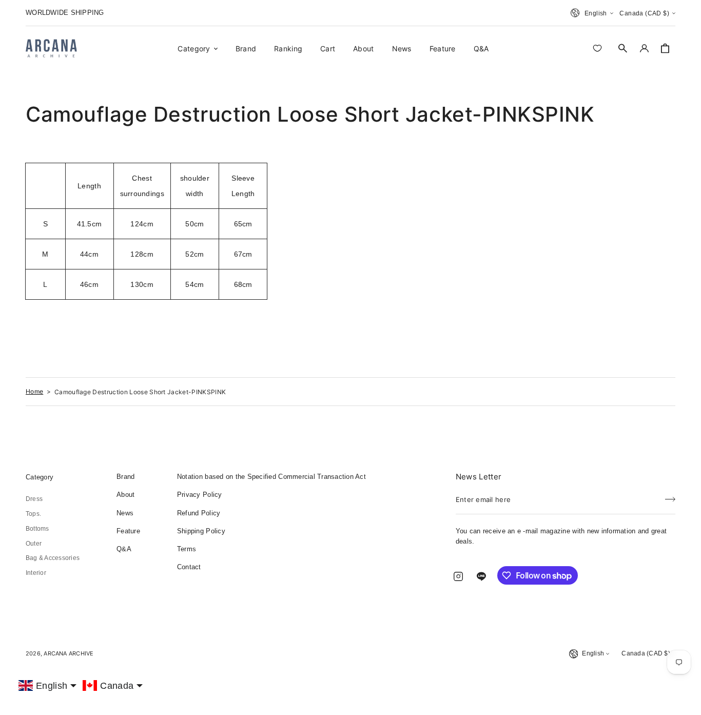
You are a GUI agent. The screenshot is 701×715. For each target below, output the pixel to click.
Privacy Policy (199, 494)
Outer (34, 543)
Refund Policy (198, 513)
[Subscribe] (670, 496)
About (125, 494)
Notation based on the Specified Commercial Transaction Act (271, 476)
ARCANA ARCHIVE (68, 653)
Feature (128, 531)
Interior (36, 572)
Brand (125, 476)
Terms (186, 549)
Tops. (33, 513)
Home (34, 391)
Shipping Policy (201, 531)
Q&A (123, 549)
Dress (34, 499)
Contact (189, 567)
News (124, 513)
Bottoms (37, 528)
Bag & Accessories (53, 558)
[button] (623, 48)
